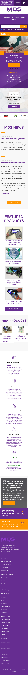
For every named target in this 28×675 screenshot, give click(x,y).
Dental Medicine (5, 578)
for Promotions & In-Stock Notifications (10, 525)
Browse (5, 34)
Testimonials (4, 609)
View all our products (14, 309)
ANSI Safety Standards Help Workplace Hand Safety (13, 163)
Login (18, 3)
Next (26, 53)
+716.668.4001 (17, 550)
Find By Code (20, 29)
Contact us (8, 510)
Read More (4, 153)
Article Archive (4, 654)
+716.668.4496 (7, 552)
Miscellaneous (4, 570)
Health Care (4, 587)
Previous (2, 53)
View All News (14, 203)
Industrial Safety (5, 590)
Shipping (3, 634)
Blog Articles (5, 642)
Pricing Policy (4, 626)
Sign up (6, 521)
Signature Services (5, 657)
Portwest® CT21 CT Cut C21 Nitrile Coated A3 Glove (14, 303)
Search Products (7, 29)
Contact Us (3, 603)
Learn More (9, 503)
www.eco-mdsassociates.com (8, 556)
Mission (3, 600)
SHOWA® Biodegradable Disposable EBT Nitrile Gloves (14, 282)
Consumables (4, 567)
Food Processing (5, 581)
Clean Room (4, 584)
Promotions (5, 663)
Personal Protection (6, 561)
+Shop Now (14, 65)
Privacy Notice (4, 628)
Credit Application (5, 619)
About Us (3, 597)
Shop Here (14, 106)
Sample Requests (5, 606)
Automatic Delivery (5, 660)
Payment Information (6, 622)
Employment (4, 612)
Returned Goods (5, 632)
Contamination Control (6, 564)
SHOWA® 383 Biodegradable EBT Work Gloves (14, 262)
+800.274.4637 (9, 550)
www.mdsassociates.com (7, 554)
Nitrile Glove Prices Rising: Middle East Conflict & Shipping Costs (13, 139)
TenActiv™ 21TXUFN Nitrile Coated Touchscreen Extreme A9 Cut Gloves (14, 242)
